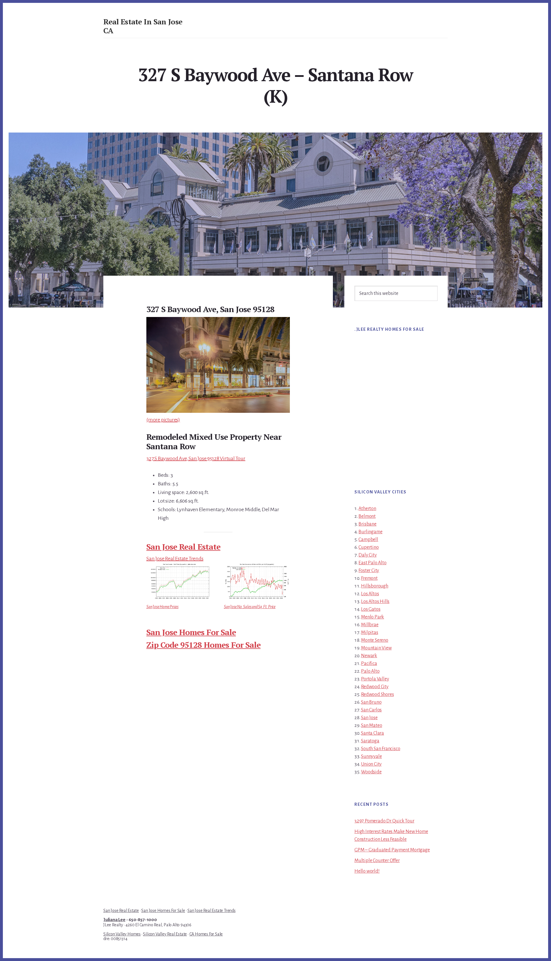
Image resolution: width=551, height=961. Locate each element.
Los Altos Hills (375, 601)
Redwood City (375, 686)
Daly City (367, 555)
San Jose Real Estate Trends (174, 558)
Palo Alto (370, 671)
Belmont (367, 516)
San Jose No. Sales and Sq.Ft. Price (250, 606)
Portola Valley (375, 679)
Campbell (368, 539)
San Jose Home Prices (162, 606)
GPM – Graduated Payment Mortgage (392, 850)
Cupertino (368, 547)
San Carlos (371, 710)
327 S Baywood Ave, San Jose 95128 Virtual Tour (195, 458)
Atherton (367, 508)
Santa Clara (372, 733)
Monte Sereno (374, 640)
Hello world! (367, 871)
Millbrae (369, 624)
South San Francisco (380, 748)
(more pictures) (163, 420)
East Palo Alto (372, 562)
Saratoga (370, 741)
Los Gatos (370, 609)
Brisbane (367, 524)
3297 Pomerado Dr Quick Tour (384, 821)
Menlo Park (372, 617)
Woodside (371, 772)
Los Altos (370, 593)
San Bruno (371, 702)
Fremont (369, 578)
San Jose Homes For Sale (191, 632)
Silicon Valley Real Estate (165, 934)
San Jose (369, 717)
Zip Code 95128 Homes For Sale (203, 644)
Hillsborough (374, 586)
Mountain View (376, 648)
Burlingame (370, 531)
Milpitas (369, 632)
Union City (371, 764)
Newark (369, 655)
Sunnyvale (371, 756)
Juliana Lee (114, 919)
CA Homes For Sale (206, 934)
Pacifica (369, 663)
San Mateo (371, 725)
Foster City (368, 570)
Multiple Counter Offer (377, 860)
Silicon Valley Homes (122, 934)
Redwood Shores (377, 694)
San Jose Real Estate (183, 546)
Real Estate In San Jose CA (143, 26)
